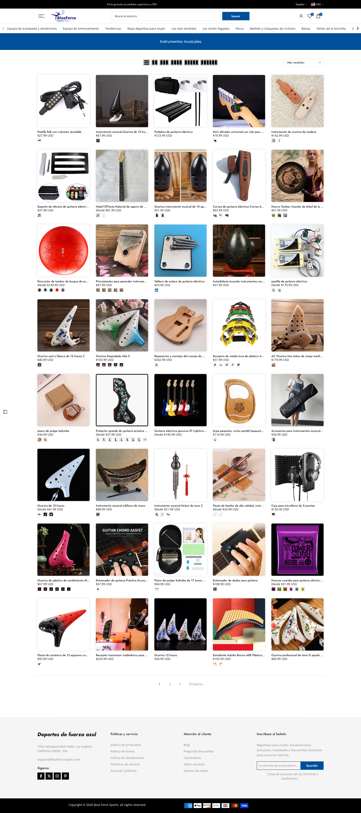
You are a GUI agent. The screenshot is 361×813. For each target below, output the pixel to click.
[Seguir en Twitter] (49, 776)
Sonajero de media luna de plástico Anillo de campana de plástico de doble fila (264, 356)
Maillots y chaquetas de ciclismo (272, 28)
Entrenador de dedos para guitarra (235, 580)
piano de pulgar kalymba (53, 431)
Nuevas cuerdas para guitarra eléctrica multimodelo (304, 580)
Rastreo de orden (196, 771)
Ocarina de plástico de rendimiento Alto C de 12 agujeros (75, 580)
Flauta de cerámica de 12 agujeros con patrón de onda (72, 655)
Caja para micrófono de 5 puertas (293, 506)
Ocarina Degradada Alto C (113, 356)
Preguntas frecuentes (199, 751)
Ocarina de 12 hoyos (50, 506)
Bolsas (305, 28)
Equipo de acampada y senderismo (32, 28)
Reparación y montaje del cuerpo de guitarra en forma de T (192, 356)
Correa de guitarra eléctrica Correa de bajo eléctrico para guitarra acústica (261, 206)
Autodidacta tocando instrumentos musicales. (242, 281)
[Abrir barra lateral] (5, 412)
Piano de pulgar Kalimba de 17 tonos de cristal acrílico (189, 580)
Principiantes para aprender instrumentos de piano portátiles (135, 281)
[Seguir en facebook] (40, 776)
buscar (235, 16)
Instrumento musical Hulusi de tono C (178, 506)
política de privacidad (126, 745)
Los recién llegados (216, 28)
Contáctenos (192, 758)
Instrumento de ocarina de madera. (294, 132)
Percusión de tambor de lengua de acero (63, 281)
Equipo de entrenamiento (81, 28)
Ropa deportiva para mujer (146, 28)
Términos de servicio (125, 764)
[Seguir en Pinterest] (65, 776)
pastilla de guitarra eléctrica (289, 281)
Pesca (240, 28)
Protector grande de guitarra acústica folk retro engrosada (133, 431)
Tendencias (113, 28)
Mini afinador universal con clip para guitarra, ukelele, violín (252, 132)
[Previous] (3, 28)
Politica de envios (123, 751)
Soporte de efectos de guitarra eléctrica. (63, 206)
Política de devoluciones (127, 758)
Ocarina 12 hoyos (165, 655)
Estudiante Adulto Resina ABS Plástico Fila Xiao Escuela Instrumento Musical (262, 655)
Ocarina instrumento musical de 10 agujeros (183, 206)
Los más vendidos (184, 28)
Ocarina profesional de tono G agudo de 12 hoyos (304, 655)
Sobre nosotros (194, 764)
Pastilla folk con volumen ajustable (59, 132)
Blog (187, 745)
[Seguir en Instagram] (57, 776)
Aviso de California (124, 771)
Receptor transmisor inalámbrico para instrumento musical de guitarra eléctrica (147, 655)
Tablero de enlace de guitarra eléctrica (179, 281)
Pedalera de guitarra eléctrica (173, 132)
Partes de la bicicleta (331, 28)
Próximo (196, 684)
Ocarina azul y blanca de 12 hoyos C (61, 356)
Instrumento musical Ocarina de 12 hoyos (123, 132)
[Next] (357, 28)
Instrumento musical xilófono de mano (120, 506)
